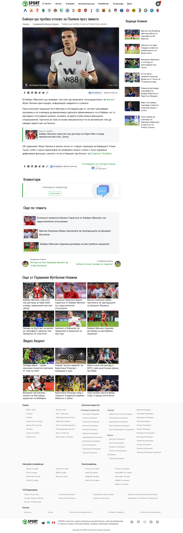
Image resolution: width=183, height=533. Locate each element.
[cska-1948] (37, 10)
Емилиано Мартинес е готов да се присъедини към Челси (150, 63)
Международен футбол (65, 429)
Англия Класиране (90, 418)
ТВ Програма (118, 3)
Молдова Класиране (145, 437)
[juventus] (140, 10)
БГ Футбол (46, 3)
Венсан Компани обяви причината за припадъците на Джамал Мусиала (75, 232)
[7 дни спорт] (31, 3)
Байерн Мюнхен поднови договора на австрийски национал (75, 244)
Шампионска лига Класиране (121, 414)
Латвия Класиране (144, 425)
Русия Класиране (89, 445)
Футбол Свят (61, 410)
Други (129, 3)
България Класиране (91, 414)
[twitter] (151, 522)
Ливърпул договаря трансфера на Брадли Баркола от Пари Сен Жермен (150, 92)
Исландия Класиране (145, 414)
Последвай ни (96, 93)
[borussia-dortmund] (134, 10)
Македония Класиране (146, 433)
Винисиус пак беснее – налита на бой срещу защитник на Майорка (35, 396)
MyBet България (121, 484)
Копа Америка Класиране (119, 426)
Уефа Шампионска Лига (65, 417)
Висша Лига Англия (34, 425)
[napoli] (152, 10)
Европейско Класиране (118, 422)
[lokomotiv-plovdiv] (49, 10)
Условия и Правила (116, 512)
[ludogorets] (43, 10)
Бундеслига (31, 437)
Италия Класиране (90, 429)
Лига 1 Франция (62, 414)
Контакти (27, 512)
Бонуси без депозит (67, 494)
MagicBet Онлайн (92, 476)
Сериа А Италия (32, 433)
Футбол (58, 3)
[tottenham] (91, 10)
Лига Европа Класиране (118, 418)
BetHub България (92, 480)
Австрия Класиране (117, 439)
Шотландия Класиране (91, 441)
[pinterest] (157, 522)
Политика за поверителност (81, 512)
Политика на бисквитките (150, 512)
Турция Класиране (90, 453)
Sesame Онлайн (62, 469)
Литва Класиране (143, 429)
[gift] (158, 3)
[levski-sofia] (25, 10)
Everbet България (122, 469)
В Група (29, 417)
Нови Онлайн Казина (67, 498)
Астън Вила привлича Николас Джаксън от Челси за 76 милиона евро (150, 78)
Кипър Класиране (144, 421)
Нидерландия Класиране (93, 437)
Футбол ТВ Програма (32, 502)
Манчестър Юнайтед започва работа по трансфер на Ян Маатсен (150, 35)
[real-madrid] (109, 10)
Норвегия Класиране (145, 441)
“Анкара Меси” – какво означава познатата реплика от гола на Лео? (38, 368)
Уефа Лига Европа (63, 421)
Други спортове (62, 433)
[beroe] (61, 10)
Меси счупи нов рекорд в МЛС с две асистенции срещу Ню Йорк (102, 368)
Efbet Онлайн (31, 473)
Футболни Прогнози (86, 3)
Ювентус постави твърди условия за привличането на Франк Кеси (149, 49)
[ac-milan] (158, 10)
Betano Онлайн (32, 469)
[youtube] (138, 522)
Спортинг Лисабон (101, 153)
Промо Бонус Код (31, 494)
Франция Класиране (91, 433)
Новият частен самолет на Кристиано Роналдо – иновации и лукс (69, 368)
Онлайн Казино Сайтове (34, 498)
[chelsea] (67, 10)
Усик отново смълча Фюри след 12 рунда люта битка (101, 394)
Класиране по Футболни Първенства (143, 498)
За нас (50, 512)
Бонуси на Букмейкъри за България (142, 494)
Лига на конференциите (65, 425)
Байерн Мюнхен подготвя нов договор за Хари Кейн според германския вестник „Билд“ (37, 304)
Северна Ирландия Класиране (149, 452)
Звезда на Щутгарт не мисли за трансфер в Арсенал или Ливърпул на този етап (38, 331)
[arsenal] (85, 10)
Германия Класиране (91, 422)
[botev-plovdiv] (55, 10)
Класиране (70, 3)
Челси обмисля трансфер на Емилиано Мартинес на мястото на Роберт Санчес (150, 122)
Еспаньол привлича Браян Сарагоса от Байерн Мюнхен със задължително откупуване (71, 219)
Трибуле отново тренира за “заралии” (94, 264)
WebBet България (122, 480)
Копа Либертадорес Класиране (121, 429)
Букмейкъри (103, 3)
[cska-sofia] (31, 10)
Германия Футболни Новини (46, 24)
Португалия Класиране (92, 449)
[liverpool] (73, 10)
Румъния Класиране (145, 448)
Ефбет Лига (30, 410)
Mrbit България (91, 473)
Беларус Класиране (117, 447)
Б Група (29, 414)
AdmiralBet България (123, 473)
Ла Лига (29, 429)
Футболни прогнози (101, 498)
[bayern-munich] (127, 10)
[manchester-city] (97, 10)
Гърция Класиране (116, 458)
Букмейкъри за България (103, 494)
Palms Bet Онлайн (33, 476)
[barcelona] (103, 10)
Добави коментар (110, 93)
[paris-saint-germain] (121, 10)
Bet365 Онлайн (32, 480)
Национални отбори (34, 421)
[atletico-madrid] (115, 10)
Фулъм (110, 99)
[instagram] (144, 522)
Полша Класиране (144, 444)
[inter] (146, 10)
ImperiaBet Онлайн (122, 476)
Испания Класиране (90, 426)
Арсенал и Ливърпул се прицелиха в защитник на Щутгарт (68, 331)
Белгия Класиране (116, 443)
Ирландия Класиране (145, 417)
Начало (26, 24)
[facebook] (132, 522)
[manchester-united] (79, 10)
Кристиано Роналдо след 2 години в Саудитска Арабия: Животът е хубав (70, 396)
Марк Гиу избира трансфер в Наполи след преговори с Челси (149, 106)
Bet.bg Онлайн (62, 476)
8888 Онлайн (61, 473)
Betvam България (92, 469)
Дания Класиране (144, 410)
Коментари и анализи (64, 437)
